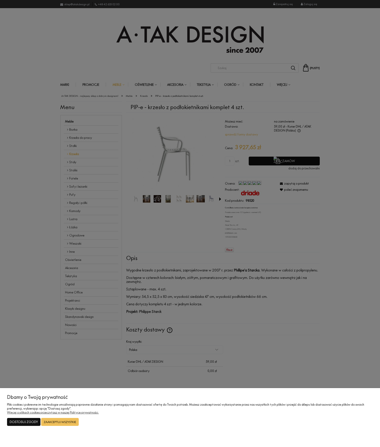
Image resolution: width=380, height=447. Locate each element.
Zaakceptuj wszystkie (60, 422)
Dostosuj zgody (24, 422)
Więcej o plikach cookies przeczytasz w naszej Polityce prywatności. (53, 412)
